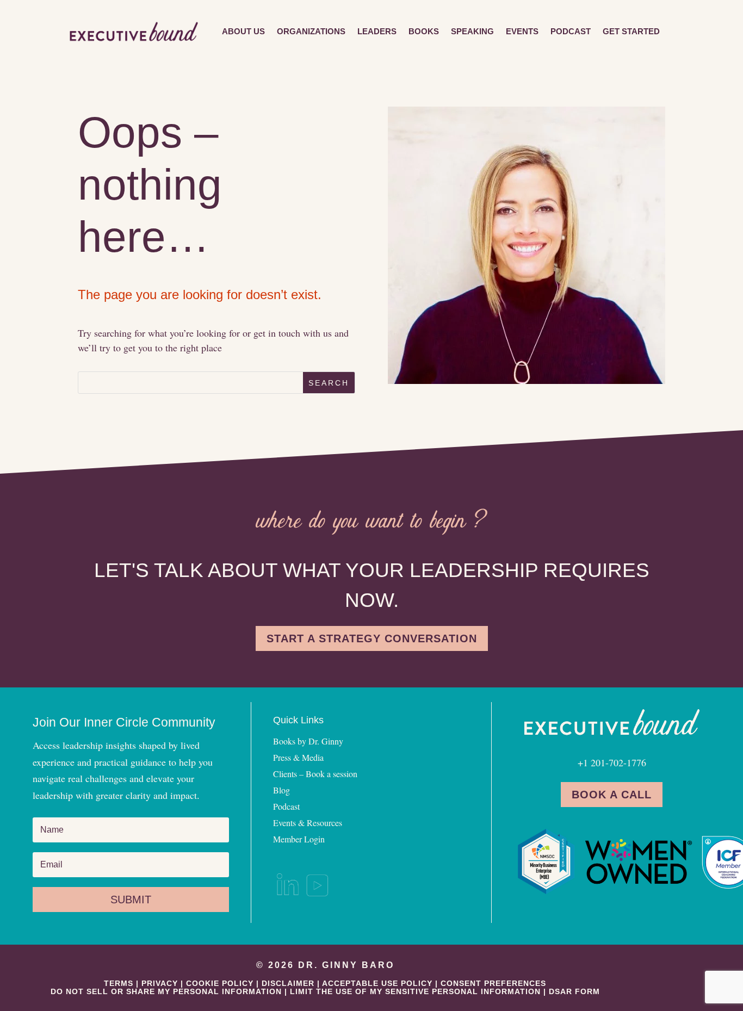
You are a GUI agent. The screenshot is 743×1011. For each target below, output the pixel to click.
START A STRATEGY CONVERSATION (372, 638)
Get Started (631, 31)
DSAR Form (574, 991)
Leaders (377, 31)
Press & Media (298, 758)
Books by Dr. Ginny (308, 742)
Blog (281, 791)
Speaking (472, 31)
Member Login (299, 840)
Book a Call (612, 795)
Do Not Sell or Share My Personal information (166, 991)
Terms (118, 983)
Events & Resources (307, 823)
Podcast (570, 31)
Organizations (311, 31)
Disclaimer (288, 983)
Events (522, 31)
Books (423, 31)
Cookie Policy (219, 983)
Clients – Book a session (315, 774)
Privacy (159, 983)
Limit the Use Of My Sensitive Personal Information (415, 991)
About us (243, 31)
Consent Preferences (493, 983)
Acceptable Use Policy (377, 983)
